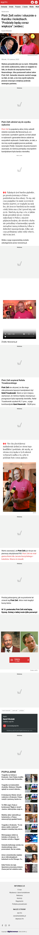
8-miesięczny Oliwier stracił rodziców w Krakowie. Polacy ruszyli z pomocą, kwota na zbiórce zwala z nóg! (12, 797)
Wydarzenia (5, 11)
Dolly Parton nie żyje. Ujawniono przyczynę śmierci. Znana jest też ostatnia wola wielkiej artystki (12, 867)
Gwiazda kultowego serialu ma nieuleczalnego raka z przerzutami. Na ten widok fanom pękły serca (13, 847)
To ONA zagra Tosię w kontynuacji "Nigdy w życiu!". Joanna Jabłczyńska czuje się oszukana (12, 807)
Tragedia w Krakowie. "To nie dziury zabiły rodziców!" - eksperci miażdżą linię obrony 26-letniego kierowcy (12, 827)
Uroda (11, 7)
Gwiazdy (4, 7)
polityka (21, 710)
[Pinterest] (9, 926)
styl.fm (19, 913)
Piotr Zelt (5, 129)
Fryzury (18, 7)
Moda (32, 7)
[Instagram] (6, 926)
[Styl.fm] (5, 2)
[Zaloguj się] (32, 2)
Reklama (19, 895)
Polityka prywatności (19, 904)
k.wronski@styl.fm (13, 726)
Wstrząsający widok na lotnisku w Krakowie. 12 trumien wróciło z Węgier (11, 837)
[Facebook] (2, 926)
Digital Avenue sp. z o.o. (25, 730)
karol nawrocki (6, 710)
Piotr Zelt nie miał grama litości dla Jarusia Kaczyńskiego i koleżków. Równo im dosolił (19, 556)
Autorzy (19, 898)
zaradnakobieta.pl (19, 916)
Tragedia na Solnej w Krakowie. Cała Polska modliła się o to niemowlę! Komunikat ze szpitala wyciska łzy (12, 777)
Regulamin (19, 901)
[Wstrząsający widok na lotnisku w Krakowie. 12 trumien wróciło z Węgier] (31, 838)
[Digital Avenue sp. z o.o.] (13, 931)
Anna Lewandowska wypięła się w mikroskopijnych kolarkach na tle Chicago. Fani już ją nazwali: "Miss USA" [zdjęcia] (12, 857)
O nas (20, 890)
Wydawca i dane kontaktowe (19, 893)
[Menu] (36, 2)
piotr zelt (14, 710)
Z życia (25, 7)
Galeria (17, 660)
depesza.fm (19, 919)
